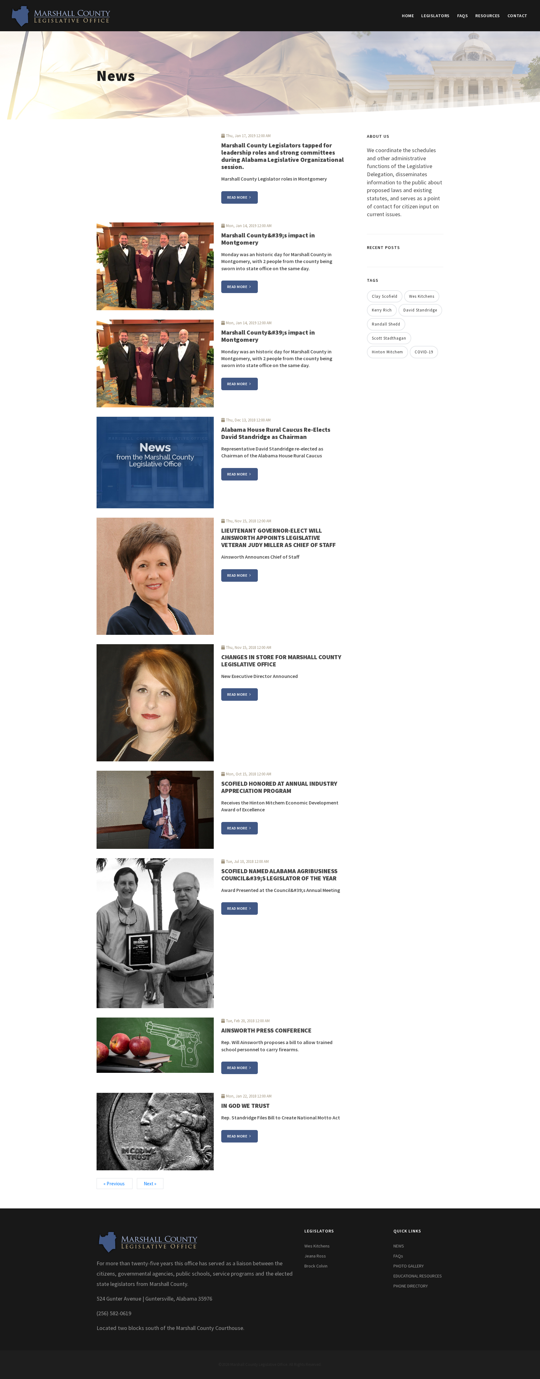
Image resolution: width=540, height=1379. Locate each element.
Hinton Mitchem (387, 352)
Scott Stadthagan (389, 338)
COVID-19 (424, 352)
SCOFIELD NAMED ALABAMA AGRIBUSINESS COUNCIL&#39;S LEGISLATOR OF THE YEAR (279, 874)
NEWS (398, 1246)
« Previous (114, 1184)
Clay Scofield (385, 296)
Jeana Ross (315, 1256)
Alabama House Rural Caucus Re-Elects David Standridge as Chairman (275, 433)
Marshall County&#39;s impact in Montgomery (268, 238)
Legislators (435, 15)
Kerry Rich (382, 310)
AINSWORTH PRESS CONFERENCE (266, 1030)
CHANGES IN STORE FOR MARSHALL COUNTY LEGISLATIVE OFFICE (281, 660)
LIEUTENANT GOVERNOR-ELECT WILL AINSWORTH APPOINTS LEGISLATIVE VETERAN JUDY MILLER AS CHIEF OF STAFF (278, 537)
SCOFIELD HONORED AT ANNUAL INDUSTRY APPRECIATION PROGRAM (279, 786)
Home (408, 15)
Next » (150, 1184)
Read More (237, 197)
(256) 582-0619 (114, 1313)
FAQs (462, 15)
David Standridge (420, 310)
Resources (487, 15)
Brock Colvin (316, 1266)
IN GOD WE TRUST (245, 1105)
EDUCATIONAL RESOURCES (417, 1276)
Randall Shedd (386, 324)
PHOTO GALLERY (408, 1266)
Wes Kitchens (421, 296)
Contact (518, 15)
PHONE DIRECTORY (410, 1286)
